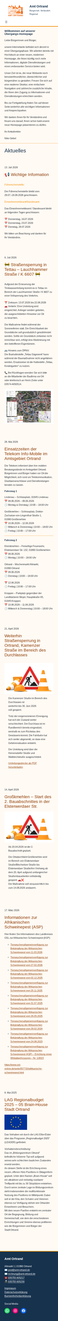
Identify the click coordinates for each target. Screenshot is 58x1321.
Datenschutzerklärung (15, 1292)
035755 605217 (16, 1277)
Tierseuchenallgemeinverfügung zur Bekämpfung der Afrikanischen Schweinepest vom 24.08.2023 (29, 1037)
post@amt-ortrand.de (19, 1270)
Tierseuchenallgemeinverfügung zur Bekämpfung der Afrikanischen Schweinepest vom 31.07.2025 (29, 999)
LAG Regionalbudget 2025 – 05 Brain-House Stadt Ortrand (26, 1105)
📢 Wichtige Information (26, 174)
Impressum (10, 1288)
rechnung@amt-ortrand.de (21, 1273)
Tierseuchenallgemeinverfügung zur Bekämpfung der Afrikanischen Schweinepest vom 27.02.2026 (29, 961)
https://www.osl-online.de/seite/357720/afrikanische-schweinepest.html (23, 1068)
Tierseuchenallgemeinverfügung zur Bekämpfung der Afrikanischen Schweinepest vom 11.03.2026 (29, 948)
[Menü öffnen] (6, 22)
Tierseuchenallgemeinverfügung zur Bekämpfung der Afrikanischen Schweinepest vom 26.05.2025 (29, 1012)
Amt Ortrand (38, 6)
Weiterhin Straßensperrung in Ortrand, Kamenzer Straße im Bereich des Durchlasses (25, 645)
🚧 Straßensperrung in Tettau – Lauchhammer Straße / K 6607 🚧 (25, 269)
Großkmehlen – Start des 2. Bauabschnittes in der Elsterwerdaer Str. (27, 801)
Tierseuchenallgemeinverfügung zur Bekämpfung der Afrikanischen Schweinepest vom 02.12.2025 (29, 974)
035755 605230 (16, 1281)
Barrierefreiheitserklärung (17, 1296)
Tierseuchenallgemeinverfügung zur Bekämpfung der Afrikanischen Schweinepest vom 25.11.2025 (29, 986)
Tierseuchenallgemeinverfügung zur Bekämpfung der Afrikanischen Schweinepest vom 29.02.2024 (29, 1025)
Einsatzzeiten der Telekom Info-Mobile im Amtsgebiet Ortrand (25, 454)
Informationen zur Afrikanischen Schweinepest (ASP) (23, 922)
